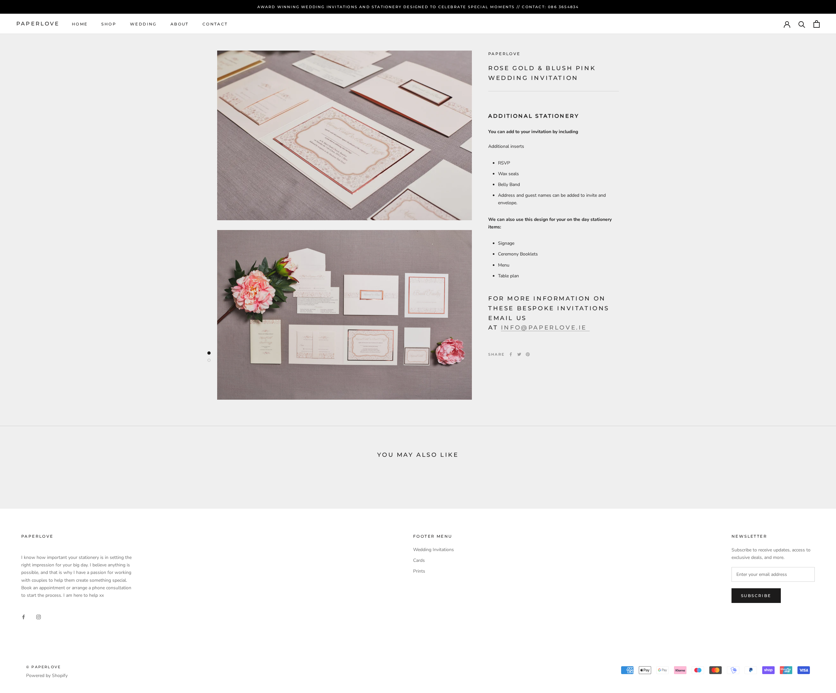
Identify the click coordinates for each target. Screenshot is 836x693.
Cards (419, 560)
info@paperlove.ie (545, 327)
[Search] (801, 24)
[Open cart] (816, 24)
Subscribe (756, 595)
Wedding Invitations (433, 550)
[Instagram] (38, 617)
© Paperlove (43, 667)
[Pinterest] (528, 354)
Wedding (143, 24)
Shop (108, 24)
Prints (419, 571)
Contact (215, 24)
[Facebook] (511, 354)
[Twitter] (519, 354)
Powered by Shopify (47, 675)
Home (80, 24)
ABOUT (179, 24)
